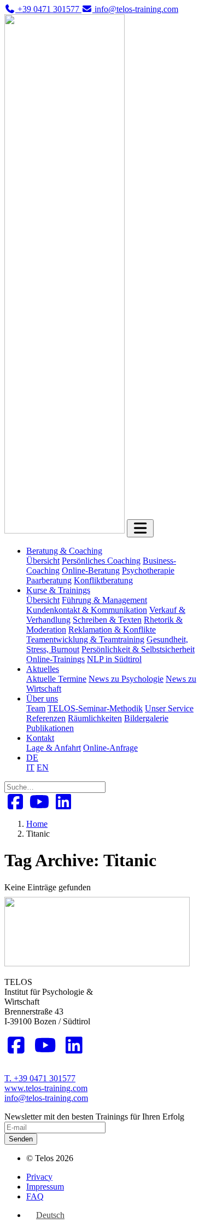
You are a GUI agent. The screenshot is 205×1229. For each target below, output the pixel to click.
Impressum (45, 1186)
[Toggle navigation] (140, 528)
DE (32, 757)
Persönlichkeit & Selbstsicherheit (138, 649)
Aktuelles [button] (42, 669)
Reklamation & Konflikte (112, 629)
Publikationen (50, 728)
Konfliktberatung (103, 580)
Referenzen (46, 718)
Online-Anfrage (110, 747)
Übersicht (43, 560)
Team (35, 708)
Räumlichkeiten (95, 718)
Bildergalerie (146, 718)
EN (43, 767)
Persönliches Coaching (101, 560)
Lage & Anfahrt (53, 747)
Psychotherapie (148, 570)
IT (30, 767)
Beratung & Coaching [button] (64, 550)
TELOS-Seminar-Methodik (95, 708)
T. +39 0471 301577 (39, 1078)
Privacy (39, 1176)
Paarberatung (49, 580)
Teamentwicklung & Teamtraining (85, 639)
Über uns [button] (42, 698)
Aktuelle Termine (56, 678)
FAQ (35, 1196)
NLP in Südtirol (114, 659)
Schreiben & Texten (107, 619)
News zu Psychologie (126, 678)
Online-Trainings (55, 659)
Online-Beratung (91, 570)
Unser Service (169, 708)
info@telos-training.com (46, 1098)
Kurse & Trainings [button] (58, 590)
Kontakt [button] (40, 738)
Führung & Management (104, 600)
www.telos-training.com (45, 1088)
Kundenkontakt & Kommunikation (86, 609)
